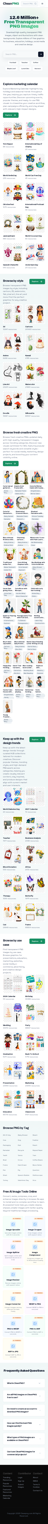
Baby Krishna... (9, 542)
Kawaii (28, 356)
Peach (35, 1145)
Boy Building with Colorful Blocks (38, 563)
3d (4, 327)
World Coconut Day (33, 236)
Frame (28, 925)
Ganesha (7, 519)
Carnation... (18, 670)
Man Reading (28, 673)
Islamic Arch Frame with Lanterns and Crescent (19, 489)
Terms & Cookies (36, 1485)
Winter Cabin (35, 493)
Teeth (5, 1155)
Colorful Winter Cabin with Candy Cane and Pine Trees (36, 489)
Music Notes (37, 1165)
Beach (35, 1135)
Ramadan (6, 1150)
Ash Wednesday (36, 542)
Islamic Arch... (19, 493)
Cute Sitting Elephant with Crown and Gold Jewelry (24, 565)
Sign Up (21, 1481)
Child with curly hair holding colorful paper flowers (37, 591)
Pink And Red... (17, 674)
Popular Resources (7, 1484)
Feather (35, 1140)
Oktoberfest (8, 204)
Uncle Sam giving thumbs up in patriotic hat (8, 591)
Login (20, 1477)
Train (34, 1155)
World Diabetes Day (11, 809)
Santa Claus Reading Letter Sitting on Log (35, 643)
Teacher (24, 62)
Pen (4, 1170)
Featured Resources (7, 1490)
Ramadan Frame (20, 491)
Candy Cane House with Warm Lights (8, 692)
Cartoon (28, 327)
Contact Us (37, 1490)
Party (27, 1025)
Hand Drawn (22, 1165)
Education (7, 1112)
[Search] (35, 3)
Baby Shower (23, 1135)
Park (19, 1145)
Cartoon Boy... (7, 647)
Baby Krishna (19, 646)
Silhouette (29, 413)
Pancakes (35, 519)
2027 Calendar (31, 809)
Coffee (35, 62)
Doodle (6, 413)
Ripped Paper (38, 1150)
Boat (5, 1160)
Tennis (20, 1155)
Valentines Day (23, 1180)
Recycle (21, 1150)
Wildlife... (40, 670)
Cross (33, 545)
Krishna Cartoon (21, 546)
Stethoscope (37, 1175)
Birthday (29, 996)
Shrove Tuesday (37, 516)
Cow (4, 1140)
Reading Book (28, 670)
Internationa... (9, 620)
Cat (4, 925)
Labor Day (38, 620)
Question (36, 1170)
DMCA (35, 1481)
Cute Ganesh (23, 567)
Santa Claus (32, 649)
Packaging (7, 1145)
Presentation (8, 1083)
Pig (19, 1170)
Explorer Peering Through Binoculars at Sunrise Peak (9, 618)
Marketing (29, 1083)
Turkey (5, 1180)
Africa (28, 867)
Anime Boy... (6, 492)
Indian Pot (7, 570)
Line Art (6, 384)
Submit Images (21, 1485)
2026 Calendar (9, 996)
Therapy (6, 896)
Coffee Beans (38, 1160)
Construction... (40, 623)
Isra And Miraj (20, 593)
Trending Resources (7, 1478)
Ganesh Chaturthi (10, 265)
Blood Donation (9, 867)
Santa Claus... (32, 646)
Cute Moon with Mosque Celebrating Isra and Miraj (21, 591)
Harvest (38, 69)
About (35, 1477)
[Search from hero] (41, 54)
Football (13, 62)
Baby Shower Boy (37, 568)
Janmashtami (9, 236)
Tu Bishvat (21, 620)
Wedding (6, 1025)
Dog (19, 1140)
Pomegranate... (23, 623)
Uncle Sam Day (31, 265)
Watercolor (30, 384)
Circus (20, 1160)
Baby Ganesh (8, 516)
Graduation (8, 1054)
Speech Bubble (23, 1175)
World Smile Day (10, 175)
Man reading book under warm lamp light (29, 667)
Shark (5, 1175)
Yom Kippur (8, 144)
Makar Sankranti (9, 567)
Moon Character (21, 596)
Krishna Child (8, 545)
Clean (11, 3)
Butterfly (29, 896)
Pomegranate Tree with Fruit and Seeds (24, 617)
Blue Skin (18, 649)
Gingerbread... (36, 491)
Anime (5, 356)
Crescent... (20, 519)
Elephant (22, 570)
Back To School (32, 1054)
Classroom (30, 1112)
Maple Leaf (11, 69)
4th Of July (7, 1135)
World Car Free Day (33, 175)
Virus (34, 1180)
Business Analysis (33, 838)
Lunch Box (25, 69)
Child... (34, 596)
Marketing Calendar (7, 1496)
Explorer (7, 623)
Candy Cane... (6, 698)
